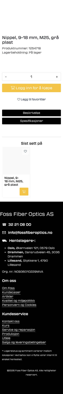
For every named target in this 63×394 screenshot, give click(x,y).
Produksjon (10, 334)
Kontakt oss (11, 321)
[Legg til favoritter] (25, 151)
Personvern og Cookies (19, 305)
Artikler (7, 296)
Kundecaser (11, 292)
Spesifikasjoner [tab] (31, 121)
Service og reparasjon (18, 329)
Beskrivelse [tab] (31, 113)
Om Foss (8, 288)
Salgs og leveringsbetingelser (24, 342)
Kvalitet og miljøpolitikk (18, 300)
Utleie (6, 338)
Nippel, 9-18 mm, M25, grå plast (13, 181)
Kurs (5, 325)
